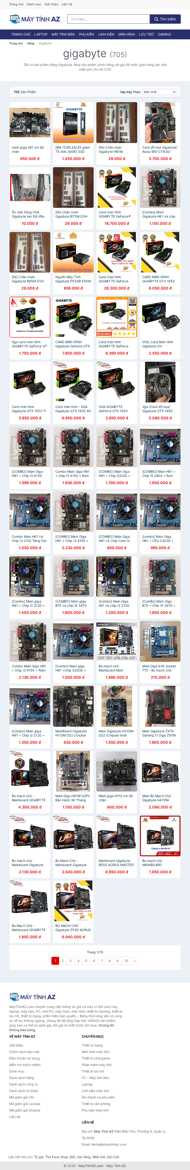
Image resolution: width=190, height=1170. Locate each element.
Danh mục (34, 4)
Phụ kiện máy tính (95, 1110)
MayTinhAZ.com (91, 1166)
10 (126, 961)
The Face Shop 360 (60, 1157)
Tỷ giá (38, 1157)
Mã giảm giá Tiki (21, 1097)
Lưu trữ (146, 34)
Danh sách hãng (21, 1078)
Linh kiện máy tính (95, 1091)
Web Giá (98, 1157)
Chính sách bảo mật (24, 1052)
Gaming (164, 34)
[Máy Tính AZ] (32, 997)
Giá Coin (113, 1157)
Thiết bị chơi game (96, 1058)
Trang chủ (16, 4)
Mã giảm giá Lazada (24, 1104)
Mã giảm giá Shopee (24, 1110)
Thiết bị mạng (92, 1045)
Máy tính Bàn (63, 34)
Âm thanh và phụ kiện (98, 1097)
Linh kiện (106, 34)
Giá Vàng (84, 1157)
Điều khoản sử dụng (24, 1058)
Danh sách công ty (23, 1084)
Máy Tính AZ (116, 1166)
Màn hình (126, 34)
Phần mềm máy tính (97, 1065)
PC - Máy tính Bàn (95, 1078)
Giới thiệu (51, 4)
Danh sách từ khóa (23, 1091)
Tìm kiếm (167, 19)
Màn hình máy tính (95, 1052)
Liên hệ (67, 4)
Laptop (41, 34)
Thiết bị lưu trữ (93, 1071)
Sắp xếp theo (130, 92)
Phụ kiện (86, 34)
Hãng (30, 43)
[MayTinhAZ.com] (34, 19)
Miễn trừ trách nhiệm (25, 1065)
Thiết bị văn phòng (96, 1104)
